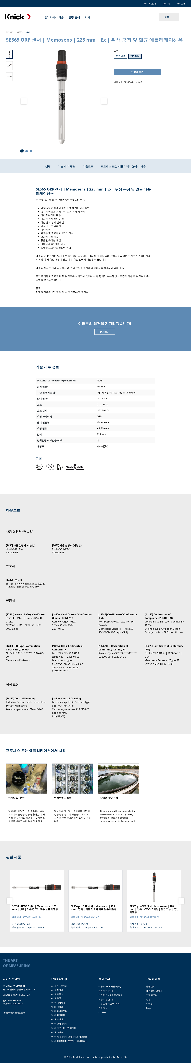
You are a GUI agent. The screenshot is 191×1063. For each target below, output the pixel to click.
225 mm (135, 56)
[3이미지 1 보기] (22, 151)
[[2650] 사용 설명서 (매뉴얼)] (26, 546)
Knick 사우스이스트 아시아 (63, 1028)
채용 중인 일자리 (154, 990)
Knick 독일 (56, 998)
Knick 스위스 (57, 1032)
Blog (148, 1008)
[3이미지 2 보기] (26, 151)
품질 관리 (150, 986)
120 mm (120, 56)
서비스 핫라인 (11, 979)
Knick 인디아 (57, 1006)
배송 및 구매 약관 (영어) (109, 986)
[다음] (104, 101)
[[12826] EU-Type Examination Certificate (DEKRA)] (26, 651)
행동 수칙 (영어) (105, 990)
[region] (57, 101)
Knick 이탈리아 (58, 1015)
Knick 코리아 (57, 1019)
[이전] (24, 101)
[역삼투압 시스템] (72, 795)
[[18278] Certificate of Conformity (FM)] (165, 652)
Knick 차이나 (57, 990)
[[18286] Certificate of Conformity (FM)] (118, 621)
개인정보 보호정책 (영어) (110, 995)
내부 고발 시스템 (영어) (109, 1003)
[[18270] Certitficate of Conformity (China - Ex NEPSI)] (72, 619)
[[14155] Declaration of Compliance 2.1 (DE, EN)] (165, 621)
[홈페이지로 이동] (18, 17)
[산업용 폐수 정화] (118, 795)
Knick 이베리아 (58, 1002)
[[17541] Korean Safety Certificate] (26, 619)
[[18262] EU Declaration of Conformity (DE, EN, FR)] (118, 649)
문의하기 (105, 331)
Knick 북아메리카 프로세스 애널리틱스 (69, 1041)
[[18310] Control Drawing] (72, 705)
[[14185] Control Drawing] (26, 701)
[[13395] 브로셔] (26, 580)
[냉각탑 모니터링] (26, 795)
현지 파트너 (151, 995)
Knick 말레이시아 (59, 1023)
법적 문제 (104, 979)
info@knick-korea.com (14, 1012)
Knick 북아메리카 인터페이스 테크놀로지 (70, 1036)
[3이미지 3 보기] (31, 151)
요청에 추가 (137, 72)
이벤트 (149, 1003)
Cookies (102, 1012)
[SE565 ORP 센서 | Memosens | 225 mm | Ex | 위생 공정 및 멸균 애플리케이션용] (61, 97)
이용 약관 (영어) (105, 999)
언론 (148, 999)
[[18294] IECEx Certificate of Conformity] (72, 656)
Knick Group (59, 979)
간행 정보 (102, 1008)
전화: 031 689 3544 (12, 1000)
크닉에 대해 (153, 979)
